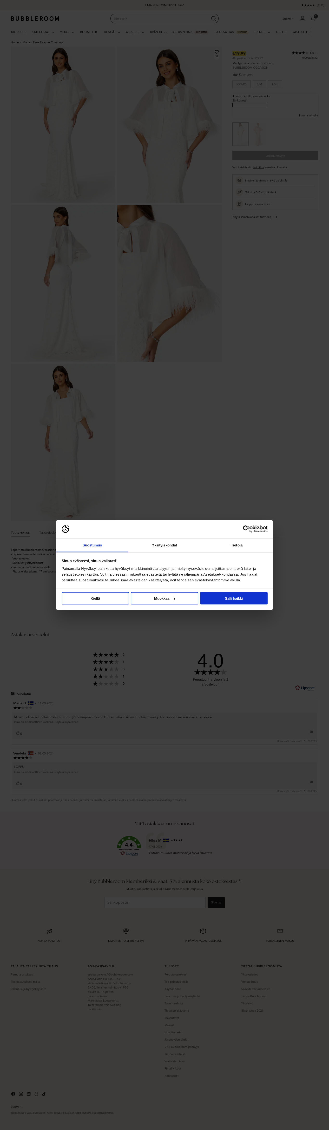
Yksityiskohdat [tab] (164, 545)
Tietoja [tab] (237, 545)
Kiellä (95, 598)
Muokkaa (161, 598)
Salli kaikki (234, 598)
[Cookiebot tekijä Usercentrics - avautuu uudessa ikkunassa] (246, 529)
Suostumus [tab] (92, 545)
